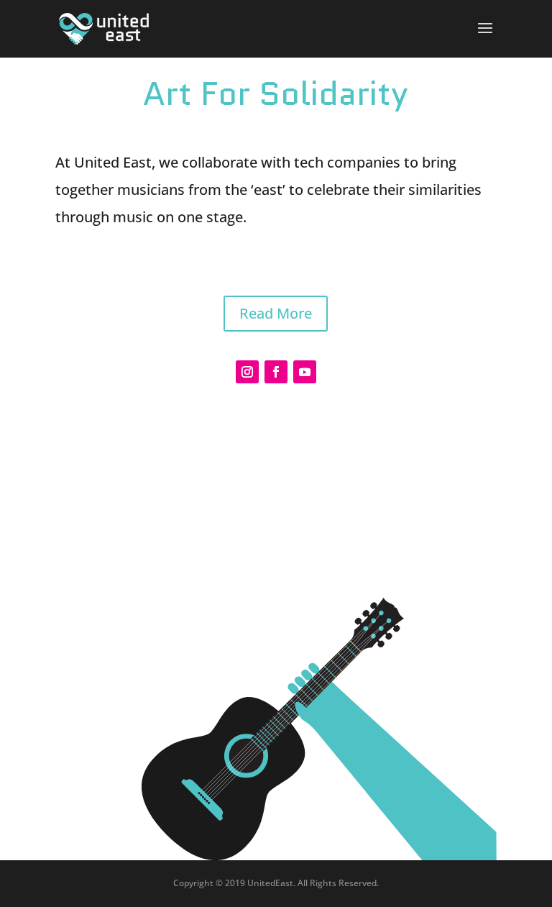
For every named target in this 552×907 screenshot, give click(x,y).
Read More (275, 313)
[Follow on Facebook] (276, 371)
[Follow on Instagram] (247, 371)
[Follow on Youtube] (304, 371)
